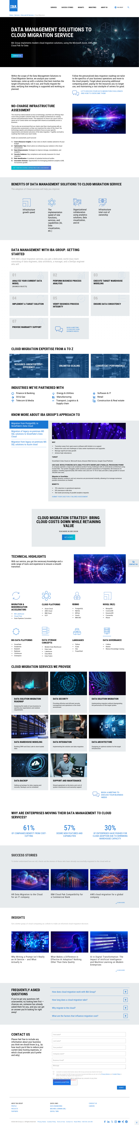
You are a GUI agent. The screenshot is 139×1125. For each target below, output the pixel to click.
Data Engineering (56, 1106)
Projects (14, 1109)
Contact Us (93, 1103)
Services (17, 15)
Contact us (134, 563)
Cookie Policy (116, 1074)
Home (11, 15)
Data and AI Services (27, 15)
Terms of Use (61, 1121)
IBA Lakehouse (19, 614)
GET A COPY (68, 537)
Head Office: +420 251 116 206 (83, 1121)
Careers (92, 1106)
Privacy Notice (105, 1074)
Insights (81, 7)
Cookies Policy (51, 1121)
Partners (14, 1111)
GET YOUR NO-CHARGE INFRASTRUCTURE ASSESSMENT (31, 168)
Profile (14, 1106)
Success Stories (67, 7)
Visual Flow (18, 616)
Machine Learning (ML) (58, 1109)
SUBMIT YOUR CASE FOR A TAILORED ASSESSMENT (70, 497)
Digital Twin (54, 1111)
